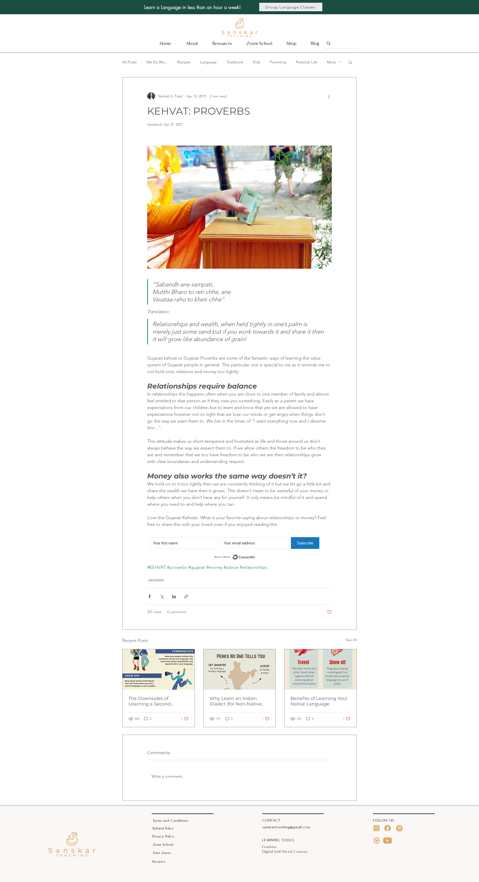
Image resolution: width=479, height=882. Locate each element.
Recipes (183, 62)
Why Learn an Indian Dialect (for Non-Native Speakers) (235, 701)
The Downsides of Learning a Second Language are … (149, 701)
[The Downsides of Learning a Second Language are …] (158, 669)
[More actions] (329, 96)
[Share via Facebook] (149, 596)
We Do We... (156, 62)
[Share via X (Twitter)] (161, 596)
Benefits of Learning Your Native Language (319, 701)
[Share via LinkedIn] (174, 596)
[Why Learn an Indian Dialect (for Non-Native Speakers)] (240, 669)
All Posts (129, 62)
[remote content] (239, 549)
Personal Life (306, 62)
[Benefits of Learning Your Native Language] (320, 669)
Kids (256, 62)
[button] (222, 43)
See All (351, 640)
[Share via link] (186, 596)
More (331, 62)
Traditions (235, 62)
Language (208, 62)
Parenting (278, 62)
